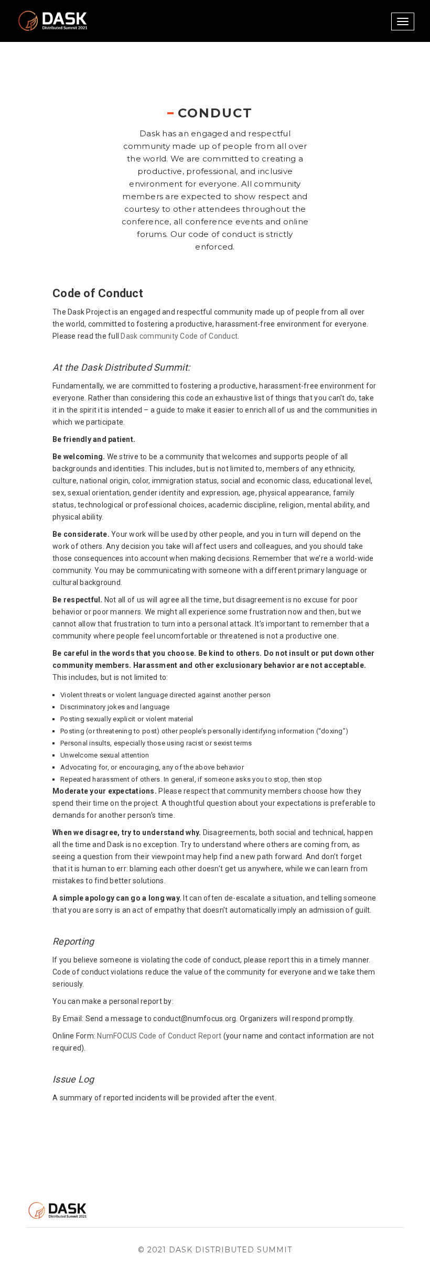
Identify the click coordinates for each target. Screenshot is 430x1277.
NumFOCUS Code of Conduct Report (159, 1036)
